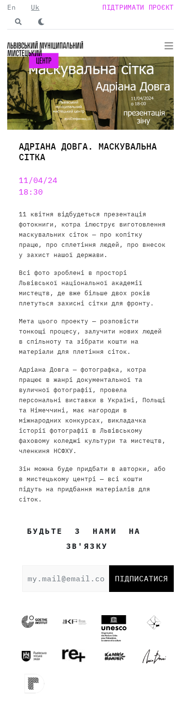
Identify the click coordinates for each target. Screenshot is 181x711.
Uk (35, 7)
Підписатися (141, 578)
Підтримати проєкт (138, 7)
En (11, 7)
